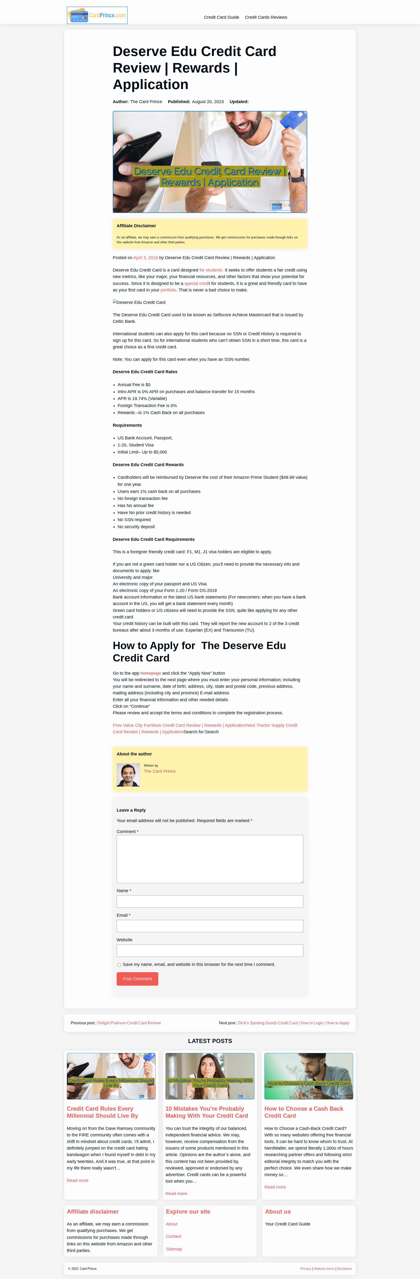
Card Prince (88, 1268)
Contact (173, 1236)
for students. (212, 270)
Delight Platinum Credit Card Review (129, 1023)
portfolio (167, 290)
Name (124, 890)
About (171, 1224)
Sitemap (174, 1249)
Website (124, 939)
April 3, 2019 (145, 257)
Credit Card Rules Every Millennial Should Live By (102, 1112)
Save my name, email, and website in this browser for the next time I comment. (199, 964)
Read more (77, 1180)
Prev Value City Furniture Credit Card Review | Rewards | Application (179, 725)
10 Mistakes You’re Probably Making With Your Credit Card (207, 1112)
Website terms (324, 1268)
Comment (128, 831)
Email (124, 915)
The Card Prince (160, 771)
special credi (196, 283)
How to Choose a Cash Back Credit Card (303, 1112)
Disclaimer (344, 1268)
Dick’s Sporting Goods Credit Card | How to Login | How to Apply (293, 1023)
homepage (150, 673)
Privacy (306, 1268)
